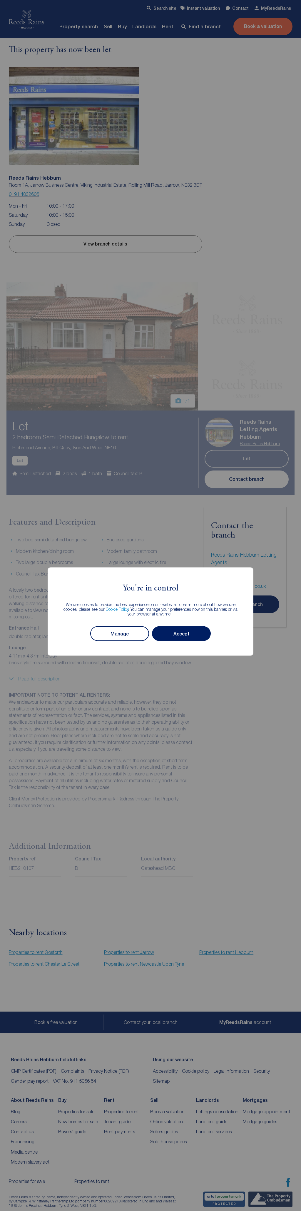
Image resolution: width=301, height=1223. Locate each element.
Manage (120, 633)
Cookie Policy (117, 609)
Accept (181, 633)
